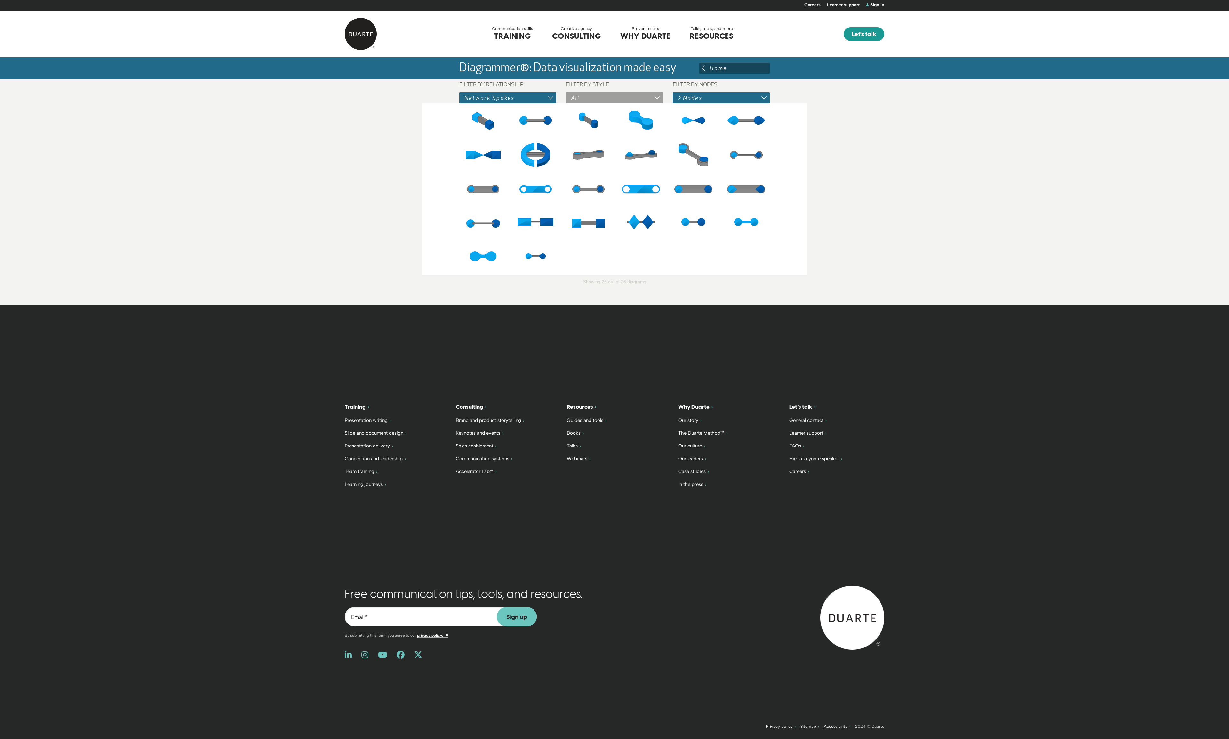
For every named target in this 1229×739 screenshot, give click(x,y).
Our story (688, 420)
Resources (580, 407)
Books (574, 433)
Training (355, 407)
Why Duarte (694, 407)
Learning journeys (364, 484)
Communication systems (482, 459)
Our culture (690, 446)
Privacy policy (779, 726)
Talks (572, 446)
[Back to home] (852, 617)
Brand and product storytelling (488, 420)
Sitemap (808, 726)
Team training (359, 471)
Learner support (843, 5)
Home (718, 68)
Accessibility (835, 726)
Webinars (577, 459)
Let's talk (864, 34)
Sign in (877, 5)
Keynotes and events (478, 433)
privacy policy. (432, 635)
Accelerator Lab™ (475, 471)
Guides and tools (585, 420)
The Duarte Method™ (701, 433)
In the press (690, 484)
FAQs (795, 446)
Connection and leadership (374, 459)
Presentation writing (366, 420)
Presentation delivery (367, 446)
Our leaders (690, 459)
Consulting (469, 407)
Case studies (692, 471)
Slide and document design (374, 433)
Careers (812, 5)
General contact (806, 420)
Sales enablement (474, 446)
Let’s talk (800, 407)
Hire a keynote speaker (814, 459)
